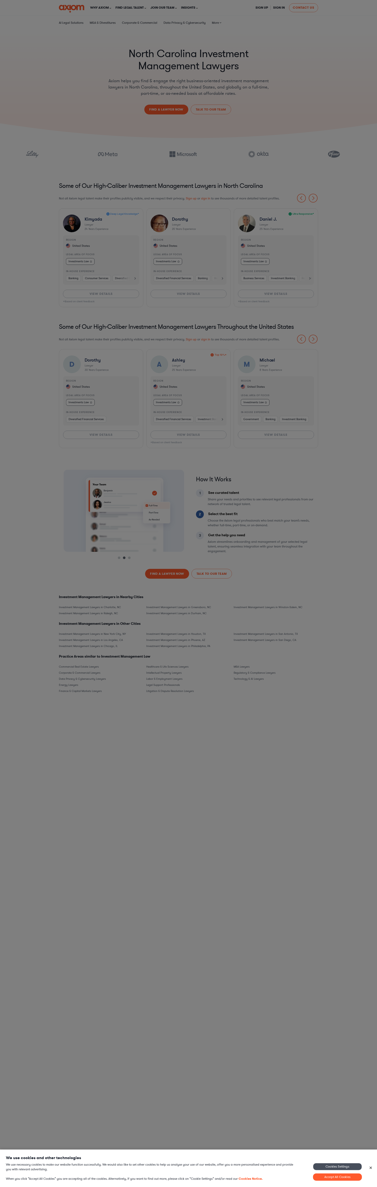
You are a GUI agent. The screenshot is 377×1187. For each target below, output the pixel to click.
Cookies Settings (337, 1166)
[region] (188, 1168)
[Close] (370, 1167)
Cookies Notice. (251, 1179)
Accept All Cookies (337, 1177)
